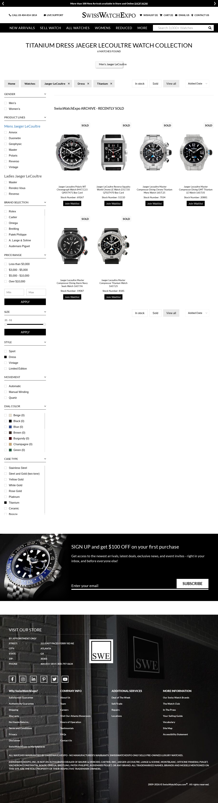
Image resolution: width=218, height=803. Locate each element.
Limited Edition (18, 368)
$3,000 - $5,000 (18, 269)
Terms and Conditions (20, 728)
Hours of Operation (70, 722)
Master (13, 149)
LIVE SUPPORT (55, 15)
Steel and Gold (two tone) (24, 473)
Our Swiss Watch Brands (176, 697)
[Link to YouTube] (65, 679)
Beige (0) (19, 415)
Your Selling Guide (173, 715)
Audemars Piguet (19, 246)
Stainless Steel (18, 467)
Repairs (116, 709)
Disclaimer (14, 740)
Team (63, 703)
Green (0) (19, 450)
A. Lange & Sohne (20, 240)
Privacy (13, 734)
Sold (155, 83)
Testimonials (67, 728)
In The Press (169, 709)
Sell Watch (50, 28)
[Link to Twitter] (54, 679)
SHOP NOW (141, 3)
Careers (64, 709)
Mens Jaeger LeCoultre (22, 126)
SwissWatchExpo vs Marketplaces (27, 746)
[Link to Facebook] (12, 679)
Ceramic (14, 508)
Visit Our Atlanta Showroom (75, 715)
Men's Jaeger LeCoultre (113, 64)
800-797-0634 (65, 663)
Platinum (14, 496)
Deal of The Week (121, 697)
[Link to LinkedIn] (33, 679)
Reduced (124, 28)
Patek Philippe (18, 234)
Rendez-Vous (17, 188)
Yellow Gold (16, 479)
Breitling (14, 228)
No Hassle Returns (18, 722)
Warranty (14, 715)
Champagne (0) (22, 444)
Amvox (13, 132)
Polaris (13, 155)
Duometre (15, 138)
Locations (117, 715)
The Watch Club (171, 703)
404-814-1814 (29, 15)
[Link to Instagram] (22, 679)
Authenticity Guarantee (21, 703)
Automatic (15, 386)
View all (171, 83)
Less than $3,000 (19, 264)
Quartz (13, 397)
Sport (12, 351)
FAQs (63, 734)
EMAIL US (183, 15)
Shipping (13, 709)
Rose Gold (15, 491)
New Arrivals (22, 28)
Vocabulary (169, 722)
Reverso (14, 161)
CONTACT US (201, 15)
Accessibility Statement (175, 734)
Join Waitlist (72, 203)
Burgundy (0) (21, 438)
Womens (103, 28)
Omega (13, 223)
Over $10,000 (17, 281)
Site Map (167, 728)
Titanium (14, 502)
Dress (12, 357)
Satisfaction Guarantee (21, 697)
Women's (14, 108)
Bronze (13, 514)
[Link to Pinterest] (44, 679)
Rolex (12, 211)
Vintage (13, 167)
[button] (197, 83)
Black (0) (18, 421)
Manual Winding (19, 392)
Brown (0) (19, 432)
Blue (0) (18, 426)
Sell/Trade (117, 703)
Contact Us (66, 740)
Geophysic (15, 144)
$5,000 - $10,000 (19, 275)
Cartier (13, 217)
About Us (65, 697)
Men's (12, 103)
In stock (139, 83)
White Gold (15, 485)
